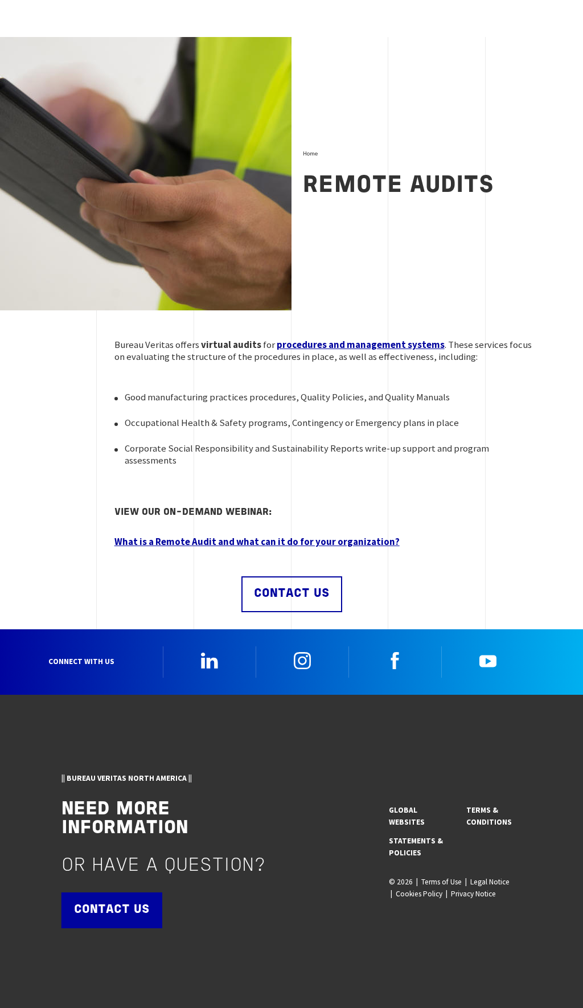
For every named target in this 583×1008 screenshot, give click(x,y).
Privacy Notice (473, 894)
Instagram (302, 660)
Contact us (292, 593)
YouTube (487, 660)
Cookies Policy (419, 894)
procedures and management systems (361, 344)
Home (310, 153)
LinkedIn (209, 660)
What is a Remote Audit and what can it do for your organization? (257, 541)
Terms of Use (441, 882)
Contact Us (112, 909)
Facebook (395, 660)
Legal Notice (490, 882)
